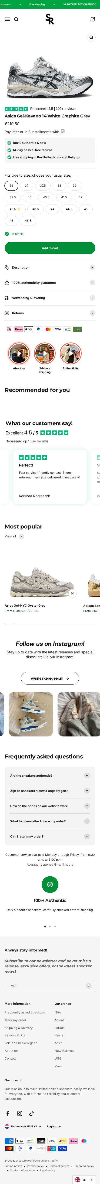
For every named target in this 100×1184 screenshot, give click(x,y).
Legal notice (47, 1170)
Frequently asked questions (25, 1012)
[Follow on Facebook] (8, 1113)
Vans (58, 1066)
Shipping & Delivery (19, 1028)
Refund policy (13, 1166)
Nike (58, 1012)
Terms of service (59, 1166)
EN (84, 1179)
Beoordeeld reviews (53, 109)
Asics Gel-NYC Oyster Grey (25, 605)
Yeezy (59, 1035)
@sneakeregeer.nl (47, 678)
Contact (10, 1058)
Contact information (22, 1170)
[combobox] (84, 1180)
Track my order (15, 1020)
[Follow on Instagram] (20, 1113)
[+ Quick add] (72, 593)
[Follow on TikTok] (31, 1113)
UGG (58, 1058)
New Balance (64, 1051)
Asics (58, 1043)
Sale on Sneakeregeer (21, 1043)
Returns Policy (15, 1035)
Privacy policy (35, 1166)
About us (11, 1051)
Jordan (60, 1028)
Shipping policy (84, 1166)
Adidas (59, 1020)
